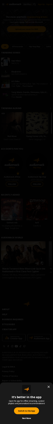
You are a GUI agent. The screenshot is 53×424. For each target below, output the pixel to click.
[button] (26, 212)
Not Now (26, 418)
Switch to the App (26, 410)
